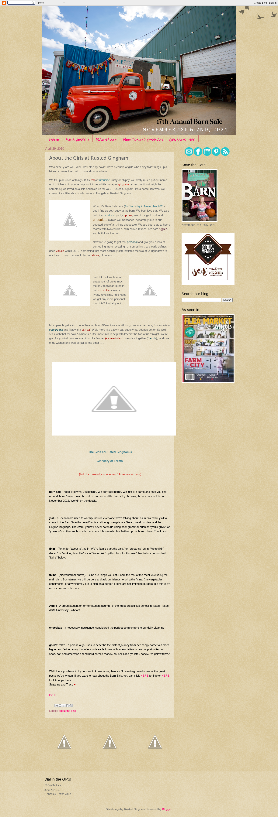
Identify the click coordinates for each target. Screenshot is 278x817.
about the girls (67, 710)
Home (54, 139)
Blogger (166, 809)
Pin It (52, 695)
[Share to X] (63, 705)
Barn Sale (106, 139)
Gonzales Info (182, 139)
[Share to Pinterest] (71, 705)
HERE (144, 675)
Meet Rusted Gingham (143, 139)
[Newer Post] (64, 759)
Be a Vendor (77, 139)
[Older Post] (155, 759)
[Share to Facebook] (67, 705)
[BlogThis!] (60, 705)
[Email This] (56, 705)
